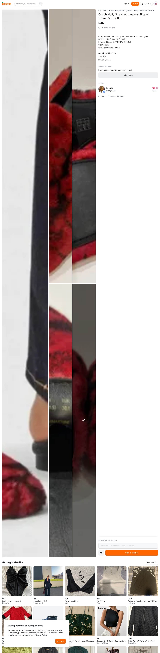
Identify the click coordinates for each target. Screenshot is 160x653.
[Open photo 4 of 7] (60, 420)
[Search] (40, 3)
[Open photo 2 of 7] (60, 146)
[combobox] (26, 4)
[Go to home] (6, 3)
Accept (60, 641)
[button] (151, 562)
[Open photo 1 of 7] (25, 283)
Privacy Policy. (40, 635)
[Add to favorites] (101, 553)
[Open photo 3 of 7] (84, 146)
